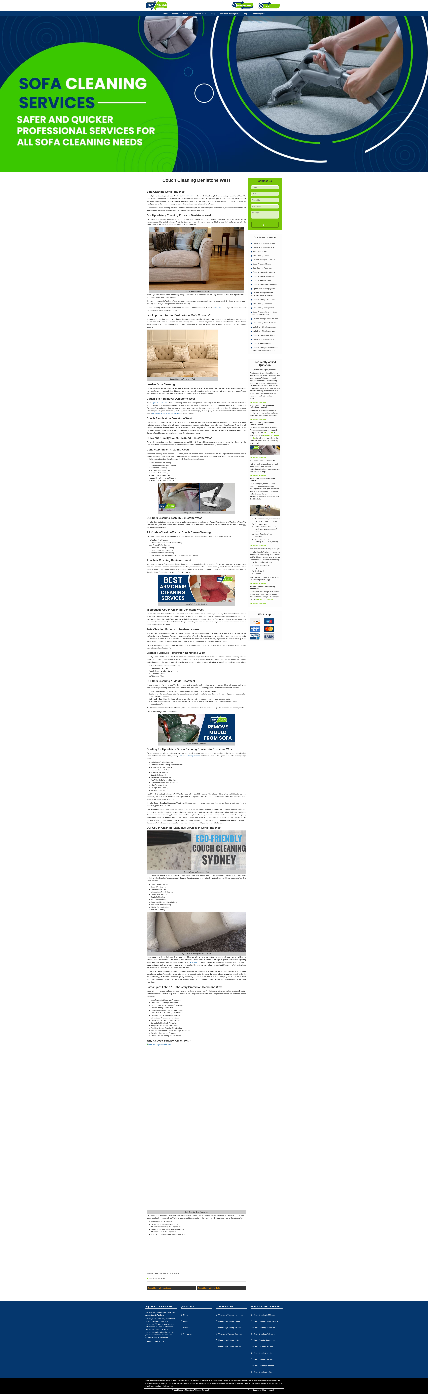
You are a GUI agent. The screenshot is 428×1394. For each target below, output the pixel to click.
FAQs (213, 13)
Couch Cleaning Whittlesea (263, 276)
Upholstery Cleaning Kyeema (264, 288)
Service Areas (201, 13)
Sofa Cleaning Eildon (261, 255)
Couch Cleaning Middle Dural (264, 260)
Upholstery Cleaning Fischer (264, 247)
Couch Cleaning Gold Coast (264, 1315)
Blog (245, 13)
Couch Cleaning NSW (156, 1278)
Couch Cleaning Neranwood (264, 264)
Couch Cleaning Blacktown (263, 1372)
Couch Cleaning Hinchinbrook (159, 1288)
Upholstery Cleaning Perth (228, 1340)
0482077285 (188, 196)
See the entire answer (258, 402)
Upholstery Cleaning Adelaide (229, 1346)
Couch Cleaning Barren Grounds (265, 319)
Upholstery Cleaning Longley (264, 331)
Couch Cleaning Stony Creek (264, 272)
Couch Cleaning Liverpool (263, 1346)
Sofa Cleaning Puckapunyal (263, 308)
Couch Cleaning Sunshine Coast (265, 1321)
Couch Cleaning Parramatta (264, 1327)
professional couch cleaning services (166, 413)
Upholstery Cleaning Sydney (229, 1321)
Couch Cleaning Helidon (262, 343)
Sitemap (186, 1327)
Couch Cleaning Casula (262, 280)
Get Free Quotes (258, 13)
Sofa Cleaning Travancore (262, 268)
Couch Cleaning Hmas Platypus (265, 284)
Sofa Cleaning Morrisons (262, 303)
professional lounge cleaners (189, 756)
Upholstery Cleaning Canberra (230, 1334)
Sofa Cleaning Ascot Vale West (264, 323)
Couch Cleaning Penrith (262, 1353)
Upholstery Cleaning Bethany (264, 243)
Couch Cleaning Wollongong (264, 1334)
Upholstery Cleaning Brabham (264, 327)
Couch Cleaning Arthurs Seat (264, 299)
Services (187, 13)
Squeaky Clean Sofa (159, 403)
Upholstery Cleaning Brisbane (229, 1327)
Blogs (185, 1321)
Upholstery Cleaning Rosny (263, 339)
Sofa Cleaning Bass (260, 251)
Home (165, 13)
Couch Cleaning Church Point (209, 1288)
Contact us (187, 1334)
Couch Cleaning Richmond (263, 1365)
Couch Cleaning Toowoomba (264, 1340)
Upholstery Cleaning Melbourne (230, 1315)
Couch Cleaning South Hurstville (265, 335)
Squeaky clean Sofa (152, 1319)
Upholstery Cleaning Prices (229, 13)
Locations (175, 13)
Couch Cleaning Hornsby (263, 1359)
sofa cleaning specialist (264, 599)
